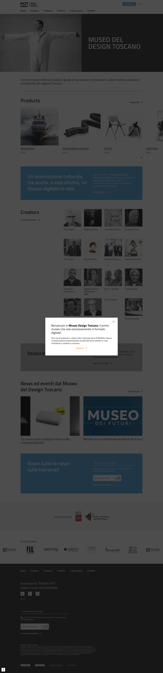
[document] (81, 336)
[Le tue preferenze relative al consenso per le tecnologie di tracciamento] (3, 669)
